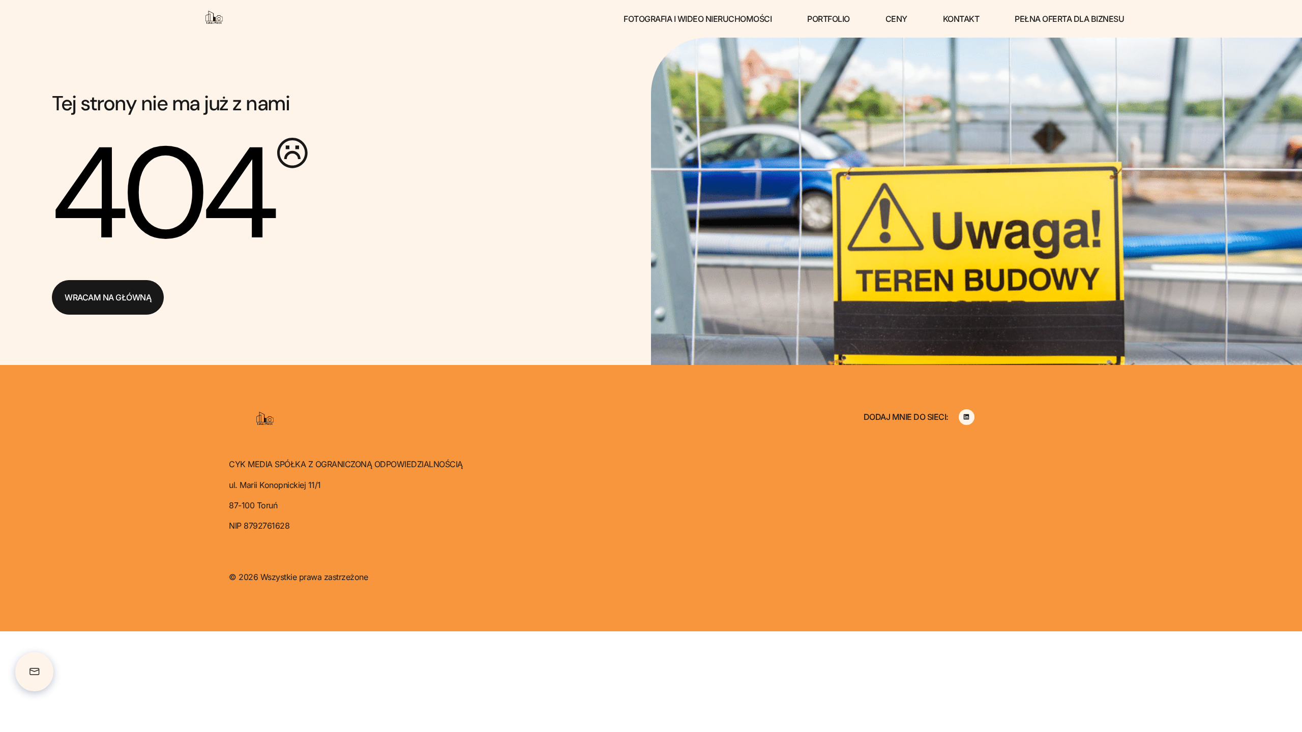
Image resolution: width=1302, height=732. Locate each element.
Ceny (896, 19)
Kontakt (961, 19)
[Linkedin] (966, 417)
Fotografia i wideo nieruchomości (698, 19)
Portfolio (828, 19)
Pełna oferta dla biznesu (1069, 19)
